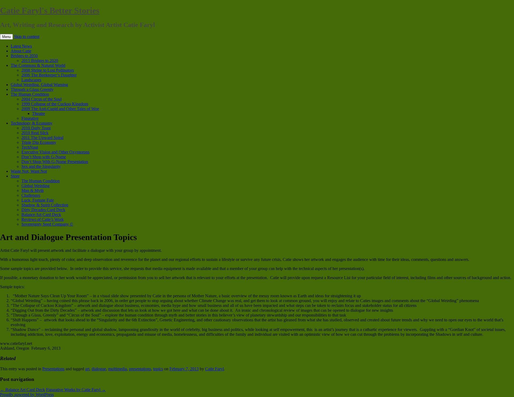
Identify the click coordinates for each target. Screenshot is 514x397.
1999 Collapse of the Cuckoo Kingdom (54, 104)
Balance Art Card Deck (41, 214)
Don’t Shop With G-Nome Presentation (54, 161)
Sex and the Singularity (41, 166)
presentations (140, 369)
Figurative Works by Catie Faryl (76, 389)
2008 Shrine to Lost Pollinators (47, 70)
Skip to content (26, 36)
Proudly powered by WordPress (27, 394)
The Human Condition (30, 94)
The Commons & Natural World (38, 65)
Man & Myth (32, 190)
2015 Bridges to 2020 (39, 60)
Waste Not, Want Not (29, 171)
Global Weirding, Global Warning (39, 84)
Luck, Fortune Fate (37, 200)
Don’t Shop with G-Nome (43, 157)
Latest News (21, 46)
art (87, 369)
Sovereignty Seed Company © (47, 224)
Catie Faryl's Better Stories (49, 10)
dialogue (99, 369)
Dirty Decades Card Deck (43, 209)
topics (158, 369)
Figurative (30, 118)
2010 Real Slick (34, 132)
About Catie (21, 51)
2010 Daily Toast (36, 128)
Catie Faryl (214, 369)
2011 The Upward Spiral (42, 137)
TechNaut (29, 147)
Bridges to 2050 (24, 55)
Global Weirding (35, 185)
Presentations (53, 369)
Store (15, 176)
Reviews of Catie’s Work (42, 219)
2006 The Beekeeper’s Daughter (49, 75)
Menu (6, 37)
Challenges (30, 195)
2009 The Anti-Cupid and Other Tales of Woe (60, 108)
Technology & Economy (31, 123)
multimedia (117, 369)
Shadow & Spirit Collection (44, 205)
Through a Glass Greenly (32, 89)
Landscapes (31, 80)
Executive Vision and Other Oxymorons (55, 152)
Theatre (38, 113)
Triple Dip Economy (38, 142)
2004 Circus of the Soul (41, 99)
